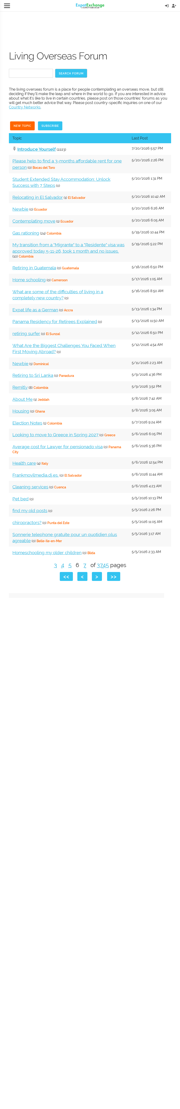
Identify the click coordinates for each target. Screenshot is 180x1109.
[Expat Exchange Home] (90, 6)
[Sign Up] (174, 6)
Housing (20, 410)
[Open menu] (7, 5)
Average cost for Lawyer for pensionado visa (57, 446)
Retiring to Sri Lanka (32, 375)
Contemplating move (33, 221)
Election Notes (27, 422)
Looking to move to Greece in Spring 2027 (55, 434)
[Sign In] (167, 6)
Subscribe (50, 126)
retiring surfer (26, 333)
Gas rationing (25, 233)
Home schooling (29, 279)
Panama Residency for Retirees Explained (54, 321)
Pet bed (20, 498)
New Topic (22, 126)
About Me (22, 399)
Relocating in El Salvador (37, 197)
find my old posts (29, 510)
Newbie (20, 209)
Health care (24, 463)
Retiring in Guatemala (34, 267)
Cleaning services (30, 486)
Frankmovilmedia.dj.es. (35, 475)
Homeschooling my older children (47, 552)
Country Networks (25, 107)
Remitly (20, 387)
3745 (103, 565)
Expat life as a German (35, 309)
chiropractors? (26, 522)
